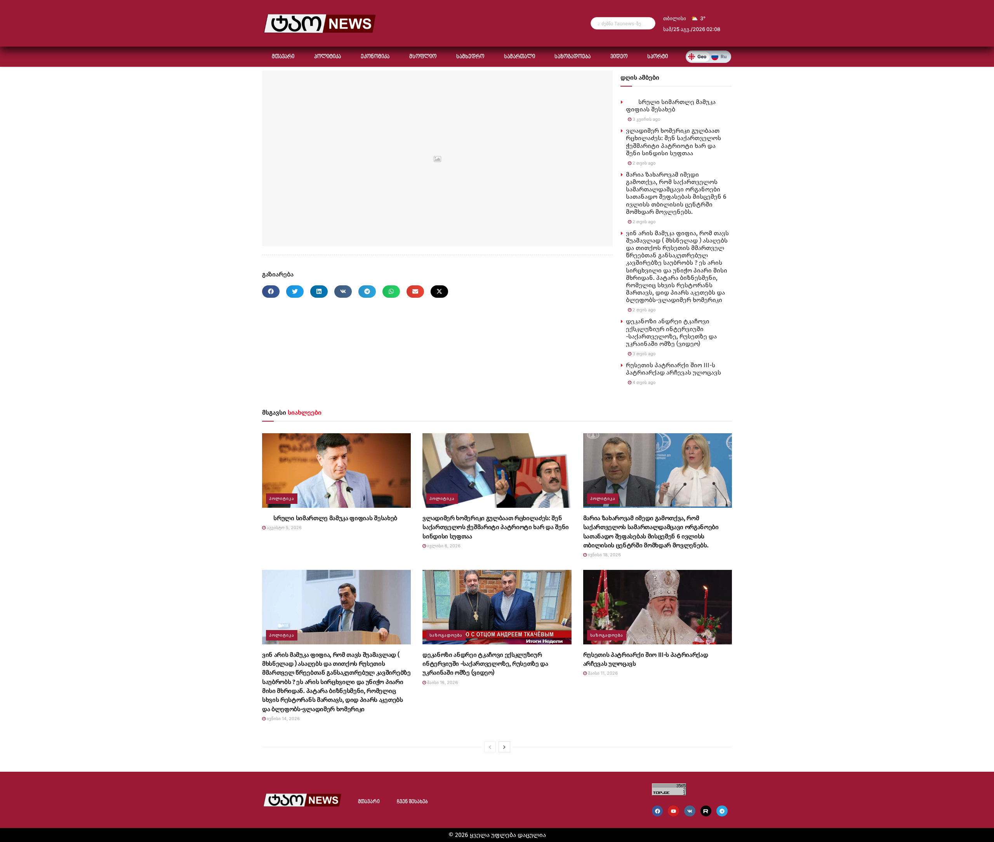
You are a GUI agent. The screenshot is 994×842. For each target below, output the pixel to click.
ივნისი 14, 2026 (283, 718)
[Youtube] (673, 811)
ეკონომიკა (375, 57)
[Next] (504, 746)
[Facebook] (657, 811)
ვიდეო (618, 57)
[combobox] (623, 23)
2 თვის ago (643, 163)
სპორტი (657, 57)
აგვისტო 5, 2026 (284, 527)
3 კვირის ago (645, 119)
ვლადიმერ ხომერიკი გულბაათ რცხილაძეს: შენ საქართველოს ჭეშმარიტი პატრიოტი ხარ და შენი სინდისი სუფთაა (673, 142)
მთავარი (283, 57)
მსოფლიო (422, 57)
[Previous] (490, 746)
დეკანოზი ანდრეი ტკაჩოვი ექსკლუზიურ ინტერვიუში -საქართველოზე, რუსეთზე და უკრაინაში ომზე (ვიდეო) (671, 332)
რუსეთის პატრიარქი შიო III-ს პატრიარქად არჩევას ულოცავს (673, 368)
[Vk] (689, 811)
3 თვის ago (643, 353)
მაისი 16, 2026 (442, 682)
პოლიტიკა (327, 57)
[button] (271, 291)
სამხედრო (470, 57)
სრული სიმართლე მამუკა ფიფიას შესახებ (671, 105)
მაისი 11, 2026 (602, 673)
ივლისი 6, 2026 (443, 546)
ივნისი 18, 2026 (604, 554)
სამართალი (519, 57)
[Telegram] (722, 811)
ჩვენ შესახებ (412, 802)
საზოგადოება (572, 57)
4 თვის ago (643, 382)
